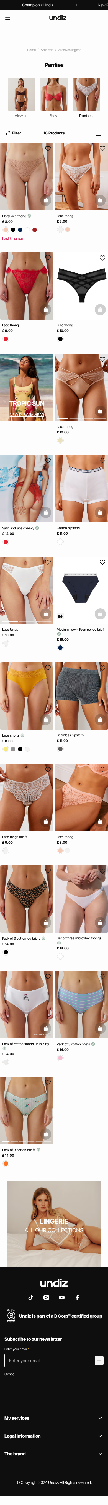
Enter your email (16, 1349)
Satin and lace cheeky (18, 528)
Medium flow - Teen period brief (80, 629)
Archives (47, 50)
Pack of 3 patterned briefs (21, 938)
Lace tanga (10, 629)
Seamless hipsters (70, 735)
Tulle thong (65, 325)
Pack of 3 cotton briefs (74, 1044)
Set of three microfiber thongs (79, 938)
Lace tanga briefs (14, 837)
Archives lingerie (69, 50)
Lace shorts (11, 736)
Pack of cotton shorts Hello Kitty (25, 1044)
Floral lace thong (14, 216)
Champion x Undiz (37, 5)
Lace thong (65, 216)
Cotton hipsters (68, 528)
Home (31, 50)
